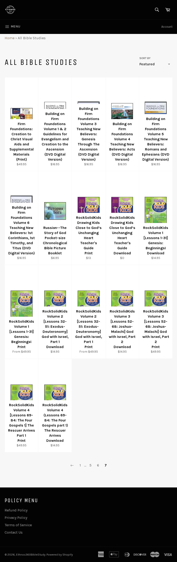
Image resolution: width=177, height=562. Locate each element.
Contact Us (14, 532)
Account (166, 26)
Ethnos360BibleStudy (30, 554)
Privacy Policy (16, 517)
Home (10, 38)
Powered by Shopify (60, 554)
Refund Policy (16, 510)
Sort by (144, 58)
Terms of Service (18, 525)
